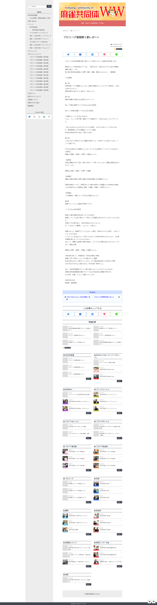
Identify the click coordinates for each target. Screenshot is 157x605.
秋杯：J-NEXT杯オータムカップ (40, 48)
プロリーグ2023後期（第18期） (39, 72)
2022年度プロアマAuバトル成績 (77, 426)
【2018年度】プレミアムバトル (108, 401)
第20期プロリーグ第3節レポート (77, 497)
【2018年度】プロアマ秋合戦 (107, 458)
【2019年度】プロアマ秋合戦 (107, 451)
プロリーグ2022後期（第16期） (39, 78)
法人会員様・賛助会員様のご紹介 (40, 18)
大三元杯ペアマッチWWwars (39, 42)
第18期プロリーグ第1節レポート (108, 328)
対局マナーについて (34, 96)
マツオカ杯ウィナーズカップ (39, 33)
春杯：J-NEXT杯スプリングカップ (40, 45)
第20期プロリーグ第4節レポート (77, 490)
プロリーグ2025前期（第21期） (39, 63)
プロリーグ (119, 49)
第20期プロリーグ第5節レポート (77, 483)
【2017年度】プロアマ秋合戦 (107, 465)
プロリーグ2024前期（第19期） (39, 69)
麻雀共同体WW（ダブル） (93, 594)
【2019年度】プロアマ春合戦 (76, 451)
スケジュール (32, 51)
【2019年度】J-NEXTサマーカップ (77, 515)
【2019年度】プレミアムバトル (108, 394)
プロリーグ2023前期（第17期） (39, 75)
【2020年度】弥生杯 (104, 515)
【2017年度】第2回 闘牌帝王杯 (107, 554)
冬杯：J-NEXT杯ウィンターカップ (40, 36)
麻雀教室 (31, 106)
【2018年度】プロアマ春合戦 (76, 458)
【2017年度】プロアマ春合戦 (76, 465)
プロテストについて (34, 54)
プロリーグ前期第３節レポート (76, 335)
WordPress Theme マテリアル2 (78, 603)
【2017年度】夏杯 (73, 529)
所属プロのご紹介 (33, 103)
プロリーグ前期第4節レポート (107, 335)
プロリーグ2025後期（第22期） (39, 60)
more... (88, 378)
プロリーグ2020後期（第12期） (39, 90)
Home (93, 292)
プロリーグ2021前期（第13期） (39, 87)
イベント (31, 24)
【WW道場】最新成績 (38, 30)
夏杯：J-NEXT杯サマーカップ (39, 39)
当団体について (33, 99)
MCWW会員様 (32, 15)
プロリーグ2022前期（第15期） (39, 81)
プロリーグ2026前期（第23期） (39, 57)
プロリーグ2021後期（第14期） (39, 84)
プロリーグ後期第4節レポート (76, 374)
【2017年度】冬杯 (104, 497)
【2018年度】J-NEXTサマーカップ (77, 522)
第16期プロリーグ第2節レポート (77, 342)
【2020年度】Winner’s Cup (106, 369)
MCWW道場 (33, 27)
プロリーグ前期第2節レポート (76, 360)
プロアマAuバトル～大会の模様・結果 (78, 433)
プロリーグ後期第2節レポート (104, 297)
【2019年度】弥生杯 (104, 522)
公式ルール (31, 93)
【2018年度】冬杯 (104, 490)
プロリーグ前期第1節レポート (76, 367)
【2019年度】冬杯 (104, 483)
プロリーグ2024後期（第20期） (39, 66)
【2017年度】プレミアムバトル (108, 408)
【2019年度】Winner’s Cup (106, 376)
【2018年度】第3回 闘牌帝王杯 (107, 547)
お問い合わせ (32, 21)
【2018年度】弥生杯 (104, 529)
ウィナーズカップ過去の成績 (107, 362)
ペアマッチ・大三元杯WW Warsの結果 (79, 394)
